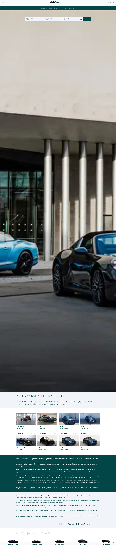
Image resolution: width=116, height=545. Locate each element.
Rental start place (29, 18)
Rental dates (66, 18)
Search (87, 19)
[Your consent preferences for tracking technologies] (113, 542)
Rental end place (48, 18)
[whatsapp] (108, 3)
